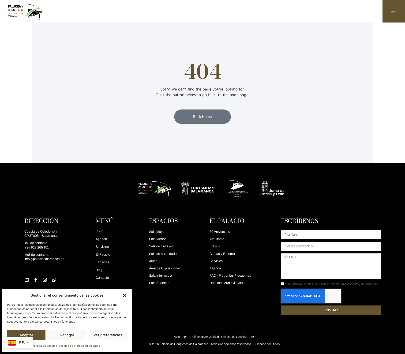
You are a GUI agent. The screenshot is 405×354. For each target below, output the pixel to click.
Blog (99, 270)
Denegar (67, 335)
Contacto (102, 277)
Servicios (102, 247)
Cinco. (276, 344)
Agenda (101, 239)
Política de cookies (44, 345)
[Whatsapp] (54, 280)
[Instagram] (45, 280)
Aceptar (26, 335)
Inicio (99, 231)
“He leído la (332, 284)
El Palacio (103, 254)
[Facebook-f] (36, 280)
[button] (124, 295)
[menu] (393, 11)
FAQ (252, 337)
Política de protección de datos (79, 345)
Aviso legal (181, 337)
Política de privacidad (205, 337)
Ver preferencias (108, 335)
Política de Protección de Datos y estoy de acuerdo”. (341, 284)
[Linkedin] (26, 280)
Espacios (102, 262)
